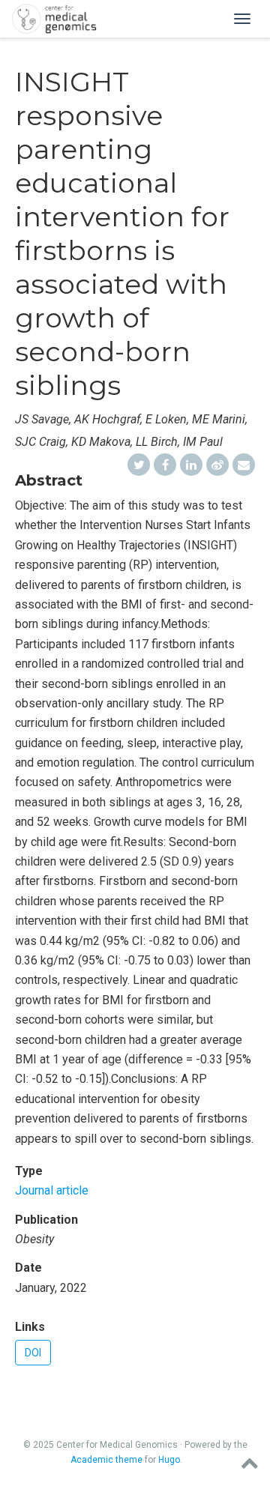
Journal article (51, 1190)
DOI (33, 1353)
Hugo (169, 1460)
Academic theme (106, 1460)
